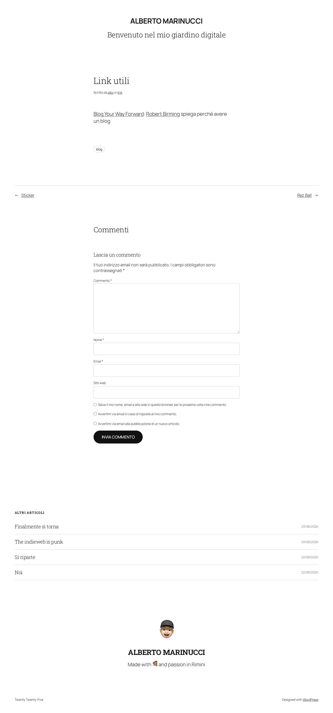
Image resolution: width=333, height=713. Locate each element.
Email (98, 361)
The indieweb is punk (39, 542)
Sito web (100, 383)
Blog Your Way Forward (119, 113)
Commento (103, 280)
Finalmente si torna (37, 526)
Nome (99, 340)
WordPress (310, 699)
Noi (19, 572)
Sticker (27, 195)
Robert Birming (163, 113)
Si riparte (25, 557)
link (120, 92)
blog (99, 149)
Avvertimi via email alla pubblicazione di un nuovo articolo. (139, 423)
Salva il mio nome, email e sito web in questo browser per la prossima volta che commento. (162, 404)
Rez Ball (304, 195)
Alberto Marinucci (166, 21)
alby (111, 92)
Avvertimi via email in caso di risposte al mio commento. (137, 414)
